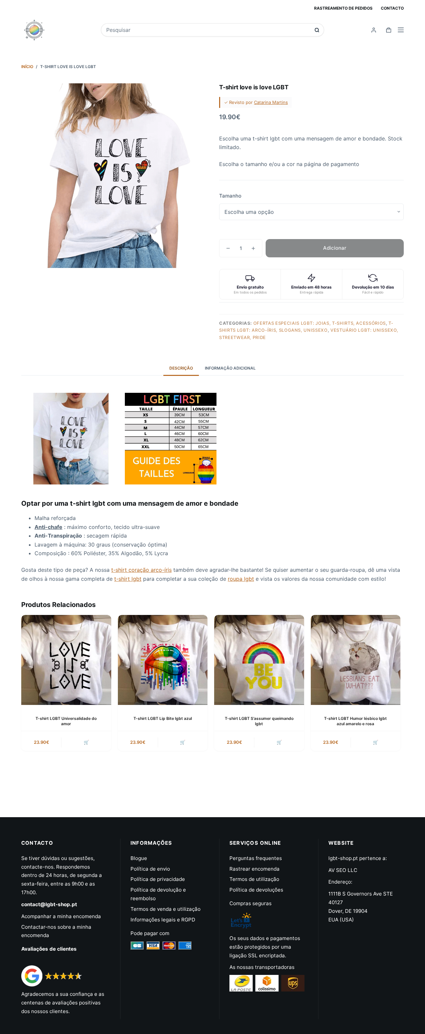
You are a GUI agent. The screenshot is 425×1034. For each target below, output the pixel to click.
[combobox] (207, 30)
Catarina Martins (271, 102)
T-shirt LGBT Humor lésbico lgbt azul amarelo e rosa (355, 721)
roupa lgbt (241, 578)
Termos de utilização (254, 879)
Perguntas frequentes (255, 858)
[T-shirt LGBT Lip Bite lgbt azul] (163, 660)
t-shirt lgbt (127, 578)
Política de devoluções (256, 890)
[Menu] (401, 30)
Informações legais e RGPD (162, 919)
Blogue (138, 858)
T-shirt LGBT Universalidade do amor (66, 721)
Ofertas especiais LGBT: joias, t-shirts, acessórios (319, 323)
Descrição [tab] (181, 368)
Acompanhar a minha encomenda (61, 916)
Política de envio (150, 869)
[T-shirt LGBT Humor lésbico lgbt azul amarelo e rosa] (356, 660)
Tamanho (230, 196)
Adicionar (334, 248)
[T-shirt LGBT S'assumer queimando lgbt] (259, 660)
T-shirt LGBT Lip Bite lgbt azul (162, 718)
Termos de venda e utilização (165, 909)
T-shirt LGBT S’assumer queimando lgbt (259, 721)
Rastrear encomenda (254, 869)
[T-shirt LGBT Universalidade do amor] (66, 660)
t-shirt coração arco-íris (141, 569)
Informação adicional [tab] (230, 368)
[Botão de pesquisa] (317, 30)
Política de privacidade (157, 879)
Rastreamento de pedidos (343, 8)
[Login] (373, 30)
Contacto (392, 8)
